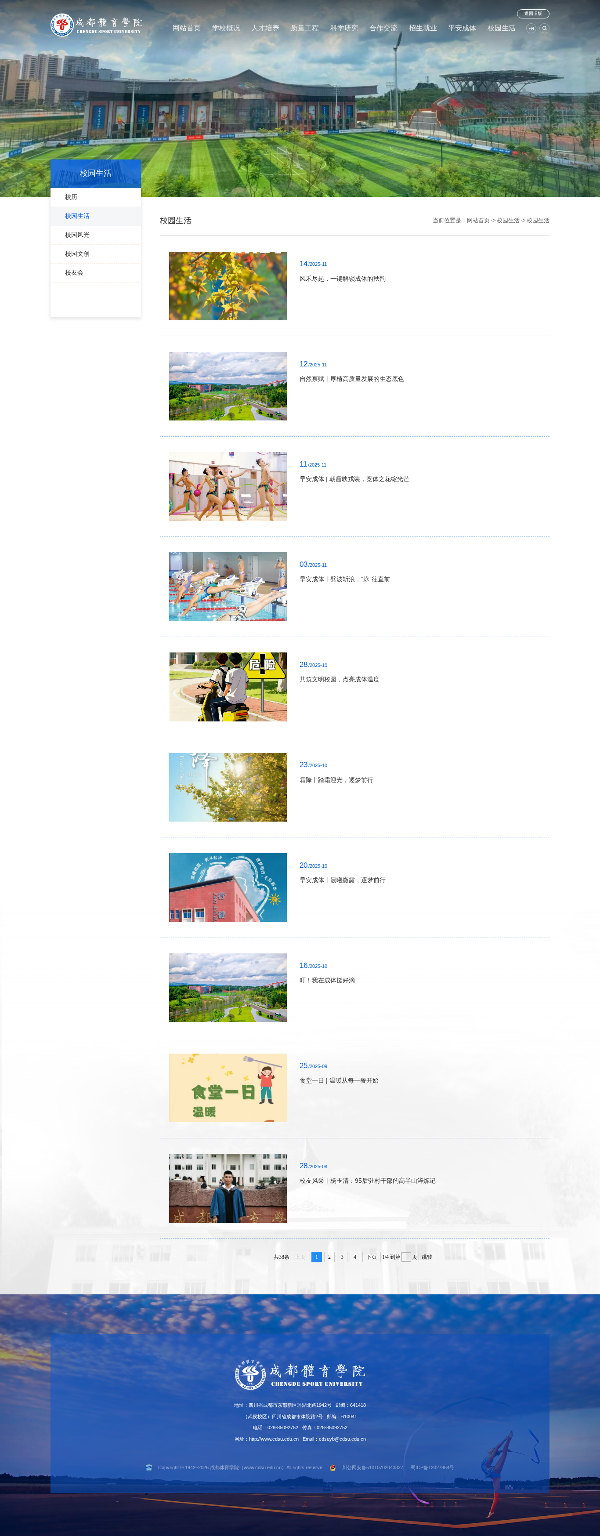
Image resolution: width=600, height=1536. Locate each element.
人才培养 (265, 28)
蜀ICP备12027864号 (432, 1467)
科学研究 (344, 28)
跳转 (427, 1257)
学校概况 (226, 28)
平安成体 (462, 28)
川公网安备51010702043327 (372, 1467)
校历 (71, 196)
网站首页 (187, 28)
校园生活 (502, 28)
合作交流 (383, 28)
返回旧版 (533, 13)
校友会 (74, 272)
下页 (371, 1257)
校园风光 (77, 234)
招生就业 (423, 28)
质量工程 (305, 28)
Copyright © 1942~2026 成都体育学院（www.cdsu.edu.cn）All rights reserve (240, 1467)
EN (531, 28)
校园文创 (77, 253)
